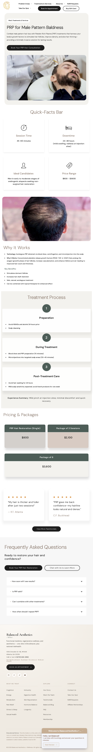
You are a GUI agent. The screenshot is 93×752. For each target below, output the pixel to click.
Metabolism (10, 700)
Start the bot (49, 745)
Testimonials (48, 700)
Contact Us (72, 690)
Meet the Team (48, 695)
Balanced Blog (48, 705)
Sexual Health (11, 714)
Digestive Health (30, 695)
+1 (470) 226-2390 (22, 657)
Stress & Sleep (11, 710)
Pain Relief (10, 705)
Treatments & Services (42, 4)
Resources (47, 714)
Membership (48, 719)
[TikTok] (19, 675)
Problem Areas (24, 4)
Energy (8, 695)
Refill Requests (72, 4)
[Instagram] (8, 675)
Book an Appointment (19, 667)
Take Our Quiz (24, 8)
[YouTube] (25, 675)
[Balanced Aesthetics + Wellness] (6, 10)
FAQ (44, 710)
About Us (59, 4)
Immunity (27, 690)
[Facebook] (14, 675)
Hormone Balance (30, 705)
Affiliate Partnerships (75, 705)
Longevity (27, 710)
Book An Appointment (49, 8)
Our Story (47, 690)
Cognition (10, 690)
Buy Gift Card (71, 8)
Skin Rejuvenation (30, 700)
